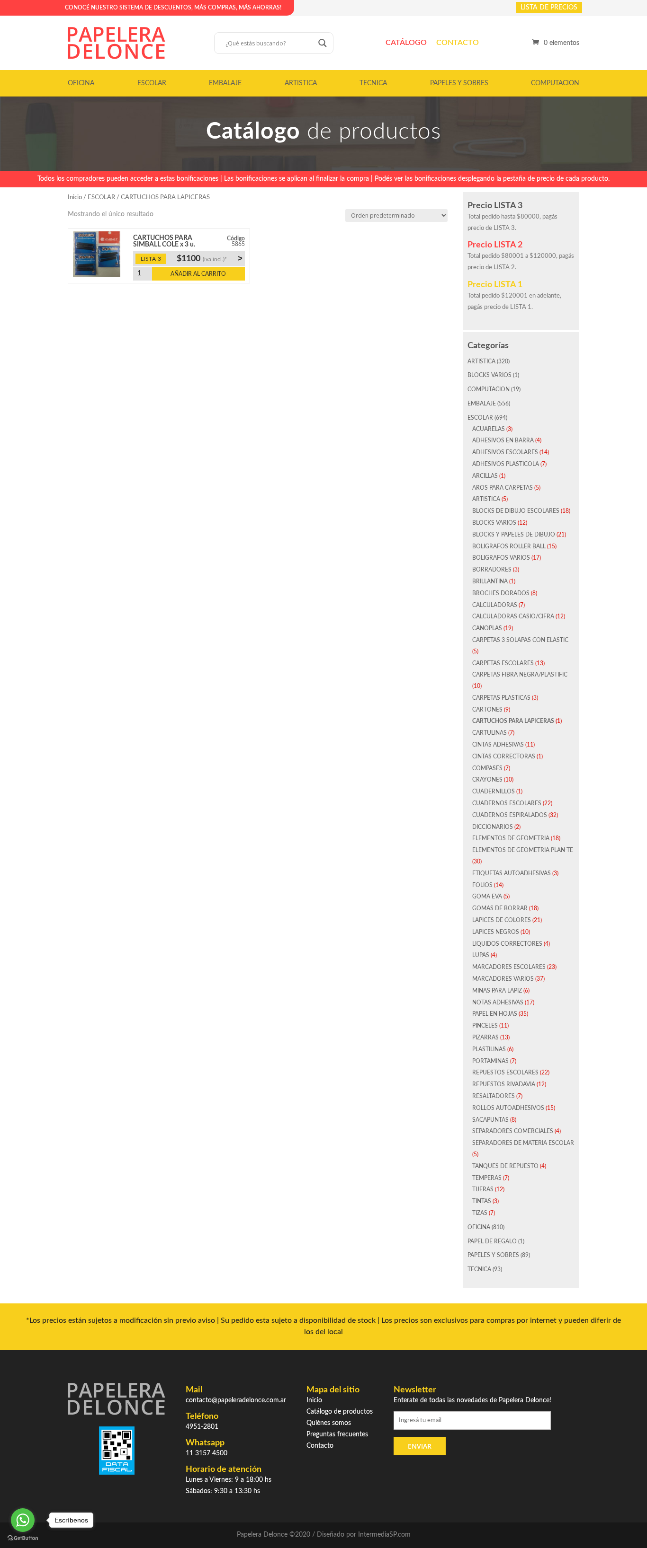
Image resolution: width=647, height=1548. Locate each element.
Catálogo (406, 42)
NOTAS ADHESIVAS (497, 1002)
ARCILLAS (485, 476)
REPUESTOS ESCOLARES (505, 1072)
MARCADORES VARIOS (503, 979)
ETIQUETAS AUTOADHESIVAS (511, 873)
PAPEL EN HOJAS (494, 1014)
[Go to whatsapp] (23, 1520)
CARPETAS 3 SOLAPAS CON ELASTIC (520, 640)
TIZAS (479, 1213)
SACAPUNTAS (490, 1120)
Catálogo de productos (339, 1411)
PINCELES (485, 1026)
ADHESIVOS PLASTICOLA (505, 464)
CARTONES (487, 709)
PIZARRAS (485, 1037)
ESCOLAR (151, 83)
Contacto (457, 42)
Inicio (75, 197)
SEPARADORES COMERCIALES (512, 1131)
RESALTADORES (493, 1096)
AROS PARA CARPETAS (502, 488)
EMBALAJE (225, 83)
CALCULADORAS (494, 605)
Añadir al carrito (198, 274)
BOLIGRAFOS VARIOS (501, 558)
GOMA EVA (487, 896)
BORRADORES (492, 569)
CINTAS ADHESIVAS (498, 745)
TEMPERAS (487, 1178)
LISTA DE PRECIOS (549, 7)
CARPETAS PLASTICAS (501, 698)
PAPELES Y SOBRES (459, 83)
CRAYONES (487, 780)
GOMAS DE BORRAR (500, 908)
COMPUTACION (555, 83)
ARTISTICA (301, 83)
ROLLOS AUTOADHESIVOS (508, 1108)
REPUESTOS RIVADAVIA (503, 1084)
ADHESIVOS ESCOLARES (505, 452)
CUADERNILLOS (493, 791)
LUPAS (480, 955)
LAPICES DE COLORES (501, 920)
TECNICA (373, 83)
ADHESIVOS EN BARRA (503, 440)
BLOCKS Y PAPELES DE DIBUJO (513, 534)
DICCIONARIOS (492, 827)
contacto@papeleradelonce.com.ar (236, 1400)
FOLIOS (482, 885)
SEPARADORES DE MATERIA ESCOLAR (523, 1143)
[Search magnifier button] (322, 43)
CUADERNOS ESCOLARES (506, 803)
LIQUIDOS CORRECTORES (507, 944)
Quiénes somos (328, 1423)
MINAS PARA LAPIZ (497, 991)
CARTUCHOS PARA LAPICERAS (513, 721)
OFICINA (81, 83)
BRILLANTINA (490, 581)
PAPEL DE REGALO (492, 1241)
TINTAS (481, 1201)
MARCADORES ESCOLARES (509, 967)
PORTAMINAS (490, 1061)
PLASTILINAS (489, 1049)
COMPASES (487, 768)
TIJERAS (483, 1189)
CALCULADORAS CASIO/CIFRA (513, 616)
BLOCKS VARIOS (489, 375)
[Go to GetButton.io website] (23, 1538)
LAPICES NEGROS (495, 932)
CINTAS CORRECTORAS (503, 756)
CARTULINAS (489, 733)
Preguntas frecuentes (337, 1434)
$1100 (210, 258)
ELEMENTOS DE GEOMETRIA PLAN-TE (522, 850)
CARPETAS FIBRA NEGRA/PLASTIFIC (519, 674)
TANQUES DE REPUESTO (505, 1166)
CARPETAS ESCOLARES (503, 663)
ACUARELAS (488, 429)
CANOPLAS (487, 628)
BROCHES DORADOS (501, 593)
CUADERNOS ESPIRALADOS (509, 815)
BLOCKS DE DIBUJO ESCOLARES (515, 511)
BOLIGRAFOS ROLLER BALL (509, 546)
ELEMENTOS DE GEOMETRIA (510, 838)
